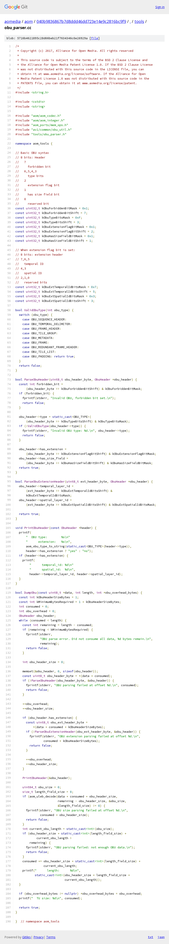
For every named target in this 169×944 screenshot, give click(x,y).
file (94, 38)
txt (150, 937)
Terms (50, 937)
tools (139, 21)
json (161, 937)
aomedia (12, 21)
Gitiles (26, 937)
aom (28, 21)
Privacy (38, 937)
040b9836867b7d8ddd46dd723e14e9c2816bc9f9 (81, 21)
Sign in (160, 7)
